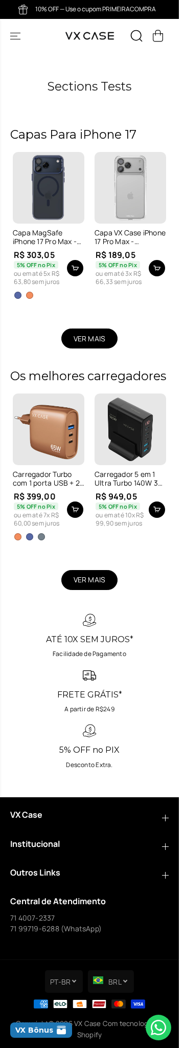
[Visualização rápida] (75, 268)
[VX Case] (90, 35)
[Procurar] (136, 36)
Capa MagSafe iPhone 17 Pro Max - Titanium (45, 237)
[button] (16, 36)
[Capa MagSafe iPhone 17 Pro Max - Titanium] (48, 188)
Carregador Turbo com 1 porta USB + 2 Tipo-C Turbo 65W (46, 479)
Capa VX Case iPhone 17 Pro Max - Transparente (130, 237)
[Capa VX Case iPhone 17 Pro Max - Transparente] (130, 188)
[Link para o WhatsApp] (158, 1027)
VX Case (87, 1023)
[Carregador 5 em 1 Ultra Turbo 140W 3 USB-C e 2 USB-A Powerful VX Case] (130, 429)
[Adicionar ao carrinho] (157, 268)
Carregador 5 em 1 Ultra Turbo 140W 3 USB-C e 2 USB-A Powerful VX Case (126, 479)
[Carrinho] (158, 36)
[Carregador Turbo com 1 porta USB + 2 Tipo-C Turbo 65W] (48, 429)
